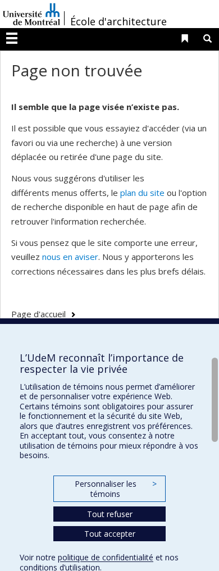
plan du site (142, 192)
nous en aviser (70, 256)
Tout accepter (109, 533)
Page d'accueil (38, 313)
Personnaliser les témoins (116, 488)
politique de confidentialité (105, 557)
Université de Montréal (31, 14)
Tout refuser (110, 514)
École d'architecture (118, 21)
